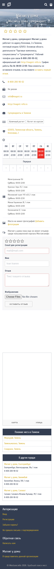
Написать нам (9, 543)
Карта (15, 422)
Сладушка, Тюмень (12, 449)
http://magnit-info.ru (31, 62)
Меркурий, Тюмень (12, 438)
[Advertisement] (25, 332)
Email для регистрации (16, 245)
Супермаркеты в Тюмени (19, 113)
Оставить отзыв (19, 304)
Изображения (11, 292)
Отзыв (8, 270)
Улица (39, 422)
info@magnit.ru (15, 96)
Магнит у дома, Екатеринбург (17, 464)
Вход (5, 514)
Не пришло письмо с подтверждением (21, 530)
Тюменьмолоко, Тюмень (14, 443)
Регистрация (8, 519)
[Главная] (9, 4)
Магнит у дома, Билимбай (15, 477)
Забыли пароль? (10, 524)
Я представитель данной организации (20, 556)
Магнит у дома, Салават (15, 490)
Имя (7, 258)
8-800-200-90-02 (16, 81)
